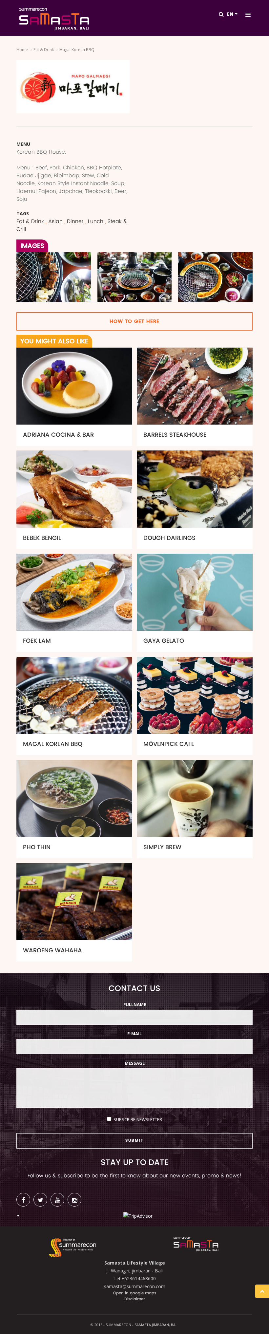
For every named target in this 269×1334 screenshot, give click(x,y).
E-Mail (134, 1034)
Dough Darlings (169, 538)
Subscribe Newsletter (138, 1119)
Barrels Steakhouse (174, 435)
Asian (55, 221)
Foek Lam (37, 641)
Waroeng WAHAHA (52, 950)
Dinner (75, 221)
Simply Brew (162, 847)
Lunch (95, 221)
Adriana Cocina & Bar (58, 435)
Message (135, 1063)
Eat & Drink (43, 49)
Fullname (134, 1004)
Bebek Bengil (42, 538)
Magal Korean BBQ (52, 744)
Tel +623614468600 (135, 1278)
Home (22, 49)
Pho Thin (37, 847)
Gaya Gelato (163, 641)
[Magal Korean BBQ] (53, 278)
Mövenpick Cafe (168, 744)
